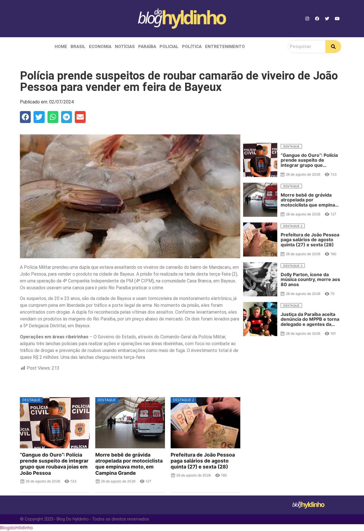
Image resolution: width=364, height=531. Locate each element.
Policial (169, 46)
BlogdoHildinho (16, 527)
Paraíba (147, 46)
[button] (25, 117)
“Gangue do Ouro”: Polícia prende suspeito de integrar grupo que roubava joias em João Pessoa (54, 464)
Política (192, 46)
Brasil (78, 46)
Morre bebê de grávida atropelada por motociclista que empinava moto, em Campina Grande (129, 464)
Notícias (125, 46)
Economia (100, 46)
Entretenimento (225, 46)
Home (61, 46)
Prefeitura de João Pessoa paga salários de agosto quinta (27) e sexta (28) (203, 461)
